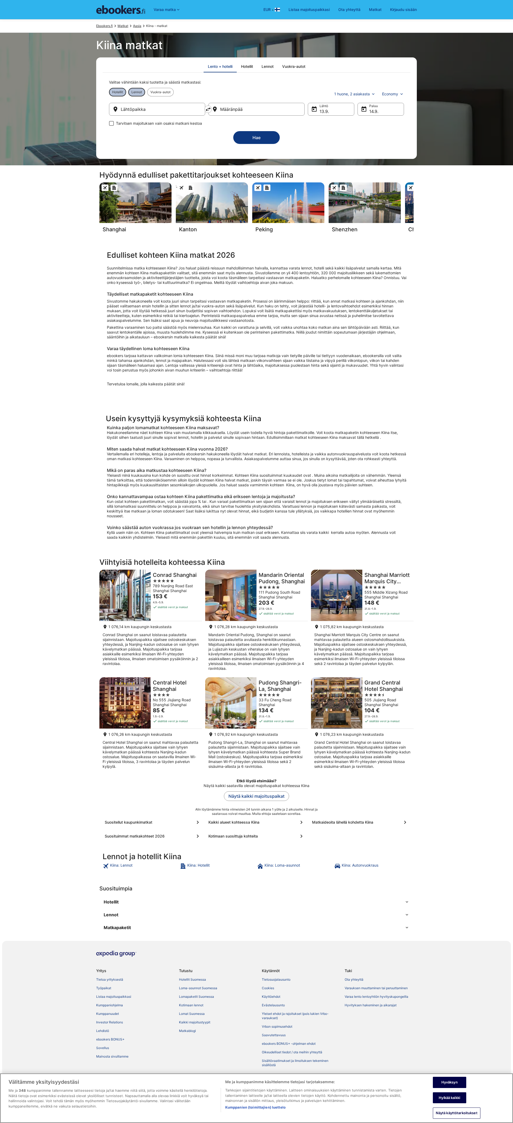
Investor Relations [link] (109, 1022)
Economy (390, 94)
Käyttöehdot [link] (271, 997)
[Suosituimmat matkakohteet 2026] (153, 836)
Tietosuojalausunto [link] (276, 979)
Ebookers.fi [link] (104, 26)
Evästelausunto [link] (273, 1005)
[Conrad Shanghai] (150, 622)
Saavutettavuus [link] (274, 1035)
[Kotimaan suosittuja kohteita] (256, 836)
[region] (256, 1098)
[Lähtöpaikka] (157, 109)
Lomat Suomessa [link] (192, 1014)
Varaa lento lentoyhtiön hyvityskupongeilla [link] (376, 997)
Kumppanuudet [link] (107, 1014)
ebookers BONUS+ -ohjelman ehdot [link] (289, 1044)
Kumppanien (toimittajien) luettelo (255, 1107)
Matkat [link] (123, 26)
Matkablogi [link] (187, 1031)
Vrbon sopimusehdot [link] (277, 1026)
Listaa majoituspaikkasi (309, 9)
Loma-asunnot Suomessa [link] (198, 988)
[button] (256, 902)
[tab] (220, 66)
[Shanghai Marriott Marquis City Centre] (362, 622)
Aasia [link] (137, 26)
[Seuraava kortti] (413, 209)
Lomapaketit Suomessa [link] (196, 997)
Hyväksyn (449, 1082)
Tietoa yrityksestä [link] (109, 979)
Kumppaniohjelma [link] (109, 1005)
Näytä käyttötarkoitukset (456, 1113)
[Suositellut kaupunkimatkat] (153, 822)
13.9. (324, 111)
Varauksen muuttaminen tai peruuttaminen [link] (376, 988)
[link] (141, 866)
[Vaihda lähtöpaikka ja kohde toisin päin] (208, 109)
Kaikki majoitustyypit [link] (194, 1022)
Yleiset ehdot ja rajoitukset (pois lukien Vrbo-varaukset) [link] (295, 1016)
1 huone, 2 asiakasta (352, 94)
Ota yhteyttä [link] (354, 979)
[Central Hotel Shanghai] (150, 724)
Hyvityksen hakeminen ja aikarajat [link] (371, 1005)
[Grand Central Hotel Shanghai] (362, 724)
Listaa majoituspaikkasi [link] (113, 997)
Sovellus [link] (102, 1048)
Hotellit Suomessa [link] (192, 979)
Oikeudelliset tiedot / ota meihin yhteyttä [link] (292, 1052)
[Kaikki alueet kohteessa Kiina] (256, 822)
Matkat (375, 9)
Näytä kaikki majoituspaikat (256, 796)
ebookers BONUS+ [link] (110, 1039)
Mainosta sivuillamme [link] (112, 1056)
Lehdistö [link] (102, 1031)
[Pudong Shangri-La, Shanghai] (256, 724)
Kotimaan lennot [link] (191, 1005)
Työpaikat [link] (103, 988)
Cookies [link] (268, 988)
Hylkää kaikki (449, 1097)
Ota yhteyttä (349, 9)
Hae (256, 137)
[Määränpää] (256, 109)
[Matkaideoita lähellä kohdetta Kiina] (360, 822)
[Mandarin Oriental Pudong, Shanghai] (256, 622)
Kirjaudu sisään (403, 9)
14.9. (373, 111)
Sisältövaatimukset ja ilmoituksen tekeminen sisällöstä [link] (295, 1063)
